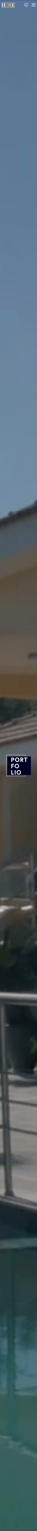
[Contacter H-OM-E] (26, 5)
